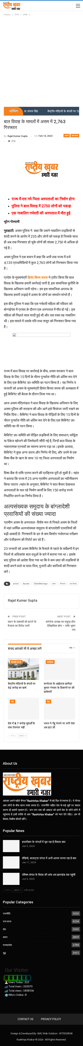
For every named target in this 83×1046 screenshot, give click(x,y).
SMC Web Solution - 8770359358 (54, 1033)
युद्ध (4, 952)
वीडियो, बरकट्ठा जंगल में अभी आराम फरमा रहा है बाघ (49, 858)
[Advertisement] (41, 60)
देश (12, 701)
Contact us (25, 1019)
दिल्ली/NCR (16, 662)
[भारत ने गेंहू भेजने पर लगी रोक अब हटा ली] (59, 708)
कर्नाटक (50, 662)
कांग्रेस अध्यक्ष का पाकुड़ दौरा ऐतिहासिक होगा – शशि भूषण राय (60, 626)
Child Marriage (40, 584)
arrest (16, 584)
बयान (5, 937)
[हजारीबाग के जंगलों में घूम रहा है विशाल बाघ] (11, 846)
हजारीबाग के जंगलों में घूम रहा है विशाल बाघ (43, 842)
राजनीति (6, 913)
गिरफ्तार (62, 584)
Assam (26, 584)
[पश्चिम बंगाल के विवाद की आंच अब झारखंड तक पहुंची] (11, 879)
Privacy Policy (51, 1019)
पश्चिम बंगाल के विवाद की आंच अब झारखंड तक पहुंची (48, 874)
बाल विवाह (73, 584)
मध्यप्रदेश (7, 944)
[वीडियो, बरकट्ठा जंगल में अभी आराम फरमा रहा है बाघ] (11, 862)
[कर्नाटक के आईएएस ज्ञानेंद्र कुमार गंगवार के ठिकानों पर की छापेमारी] (59, 669)
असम (67, 135)
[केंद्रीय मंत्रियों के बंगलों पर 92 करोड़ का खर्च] (23, 669)
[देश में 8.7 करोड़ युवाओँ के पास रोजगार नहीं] (23, 708)
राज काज (75, 135)
